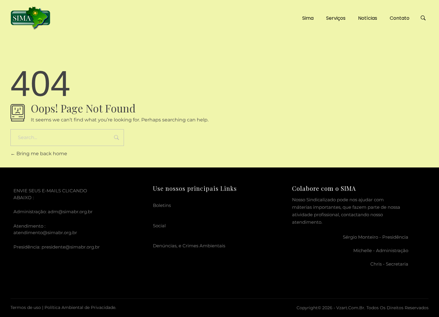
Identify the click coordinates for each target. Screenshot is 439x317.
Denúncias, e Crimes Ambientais (189, 246)
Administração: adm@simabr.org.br (53, 211)
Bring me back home (41, 153)
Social (159, 225)
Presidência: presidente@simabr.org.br (56, 247)
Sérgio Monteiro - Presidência (375, 237)
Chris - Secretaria (389, 264)
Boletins (162, 205)
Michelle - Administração (380, 250)
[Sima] (30, 17)
